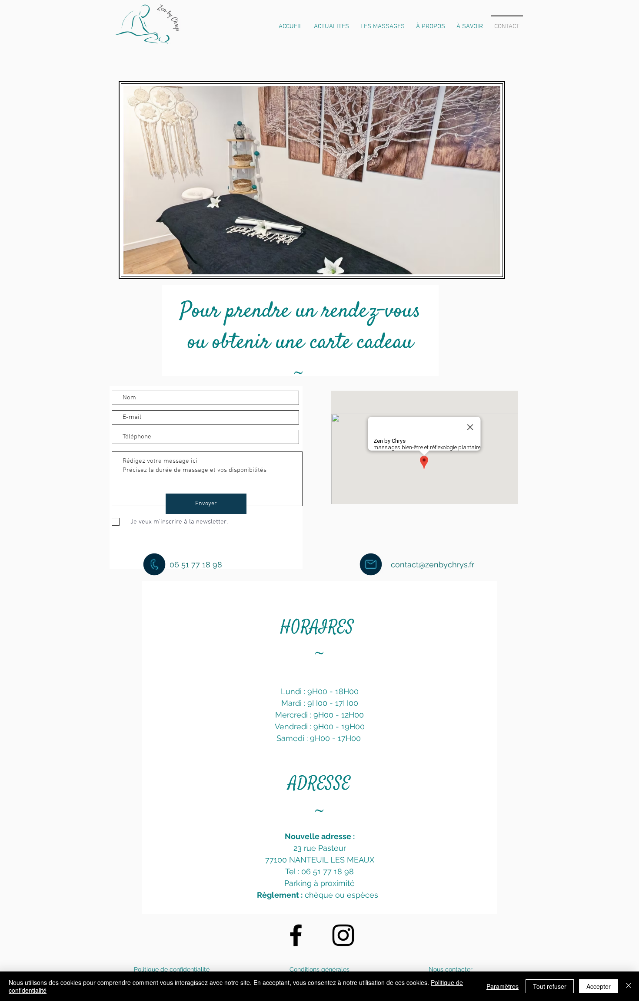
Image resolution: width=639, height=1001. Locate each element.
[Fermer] (628, 986)
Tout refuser (549, 986)
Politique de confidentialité (172, 969)
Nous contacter (451, 969)
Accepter (598, 986)
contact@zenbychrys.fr (432, 564)
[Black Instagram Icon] (343, 935)
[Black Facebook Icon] (295, 935)
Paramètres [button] (502, 986)
